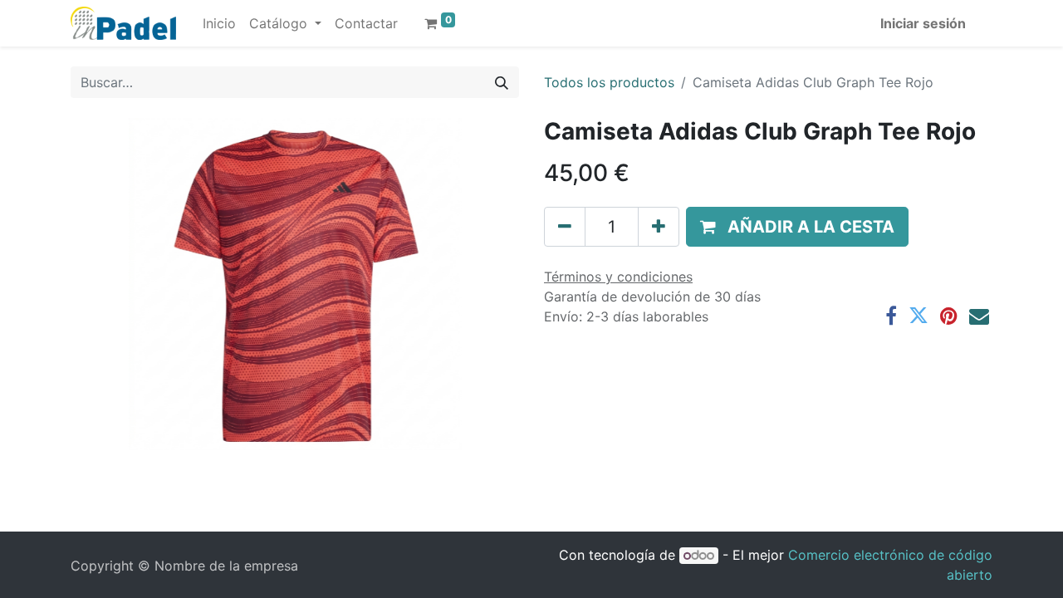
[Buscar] (501, 82)
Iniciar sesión (923, 23)
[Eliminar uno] (564, 227)
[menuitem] (219, 23)
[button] (797, 227)
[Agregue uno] (658, 227)
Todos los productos (609, 82)
